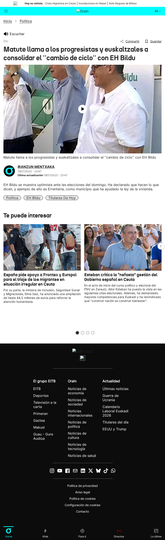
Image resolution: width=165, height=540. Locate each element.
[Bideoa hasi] (82, 109)
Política (12, 198)
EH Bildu (33, 198)
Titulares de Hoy (62, 198)
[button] (160, 246)
